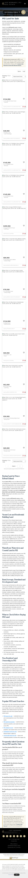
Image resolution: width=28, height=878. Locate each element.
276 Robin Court (7, 133)
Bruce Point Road (7, 387)
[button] (4, 836)
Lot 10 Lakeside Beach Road (9, 101)
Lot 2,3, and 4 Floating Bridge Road (11, 418)
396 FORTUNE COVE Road (9, 450)
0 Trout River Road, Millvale (9, 260)
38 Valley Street (6, 323)
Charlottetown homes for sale (10, 731)
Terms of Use (10, 874)
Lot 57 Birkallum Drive (8, 165)
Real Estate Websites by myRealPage (16, 855)
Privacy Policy (6, 855)
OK (16, 874)
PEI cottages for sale (8, 727)
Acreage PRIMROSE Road (9, 228)
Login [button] (24, 71)
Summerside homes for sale (10, 735)
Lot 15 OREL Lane (7, 355)
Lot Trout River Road (8, 292)
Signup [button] (19, 71)
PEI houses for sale (8, 716)
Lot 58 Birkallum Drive (8, 196)
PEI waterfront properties (9, 721)
